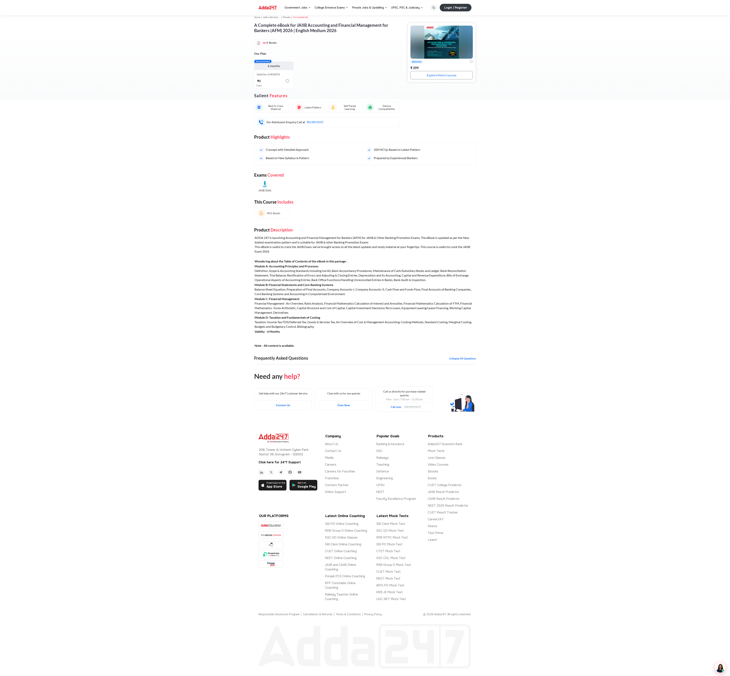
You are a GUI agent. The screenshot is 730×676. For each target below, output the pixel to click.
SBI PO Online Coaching (341, 524)
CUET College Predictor (445, 485)
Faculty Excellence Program (396, 499)
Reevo (432, 526)
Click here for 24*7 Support (280, 462)
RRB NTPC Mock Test (392, 537)
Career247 (436, 519)
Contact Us (283, 405)
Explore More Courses (441, 75)
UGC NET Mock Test (391, 599)
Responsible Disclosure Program (279, 614)
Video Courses (438, 465)
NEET (380, 492)
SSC (379, 451)
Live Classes (436, 458)
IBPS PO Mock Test (390, 585)
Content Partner (337, 485)
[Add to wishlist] (471, 61)
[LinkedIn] (262, 472)
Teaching (382, 465)
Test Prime (435, 533)
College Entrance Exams (330, 7)
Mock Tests (436, 451)
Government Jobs (296, 7)
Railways (382, 458)
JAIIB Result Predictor (443, 492)
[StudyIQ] (271, 544)
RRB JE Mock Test (389, 592)
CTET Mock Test (388, 551)
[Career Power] (271, 535)
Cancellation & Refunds (317, 614)
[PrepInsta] (271, 554)
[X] (271, 472)
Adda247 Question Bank (445, 444)
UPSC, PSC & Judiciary (405, 7)
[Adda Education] (271, 525)
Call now (397, 405)
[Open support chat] (720, 667)
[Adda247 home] (268, 7)
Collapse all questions (462, 358)
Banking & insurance (390, 444)
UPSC (380, 485)
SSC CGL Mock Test (390, 558)
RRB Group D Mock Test (393, 565)
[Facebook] (290, 472)
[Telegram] (281, 472)
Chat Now (343, 405)
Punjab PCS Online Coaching (345, 576)
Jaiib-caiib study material (275, 17)
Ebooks (286, 17)
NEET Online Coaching (340, 558)
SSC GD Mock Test (390, 531)
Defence (382, 471)
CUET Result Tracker (443, 512)
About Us (331, 444)
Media (329, 458)
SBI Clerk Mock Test (390, 524)
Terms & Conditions (348, 614)
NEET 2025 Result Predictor (448, 506)
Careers (330, 465)
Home (257, 17)
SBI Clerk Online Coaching (343, 544)
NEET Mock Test (388, 578)
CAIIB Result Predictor (444, 499)
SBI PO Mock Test (389, 544)
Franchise (332, 478)
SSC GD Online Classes (341, 537)
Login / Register (455, 7)
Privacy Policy (373, 614)
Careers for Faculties (340, 471)
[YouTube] (300, 472)
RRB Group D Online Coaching (346, 531)
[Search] (434, 8)
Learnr (432, 540)
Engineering (384, 478)
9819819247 (315, 122)
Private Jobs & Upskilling (368, 7)
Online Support (335, 492)
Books (432, 478)
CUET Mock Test (388, 572)
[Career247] (271, 564)
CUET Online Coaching (341, 551)
